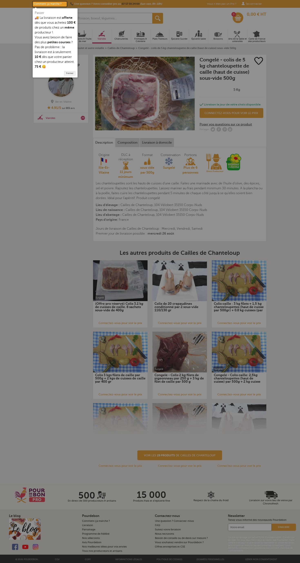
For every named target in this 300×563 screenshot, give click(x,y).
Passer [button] (39, 13)
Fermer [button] (69, 73)
